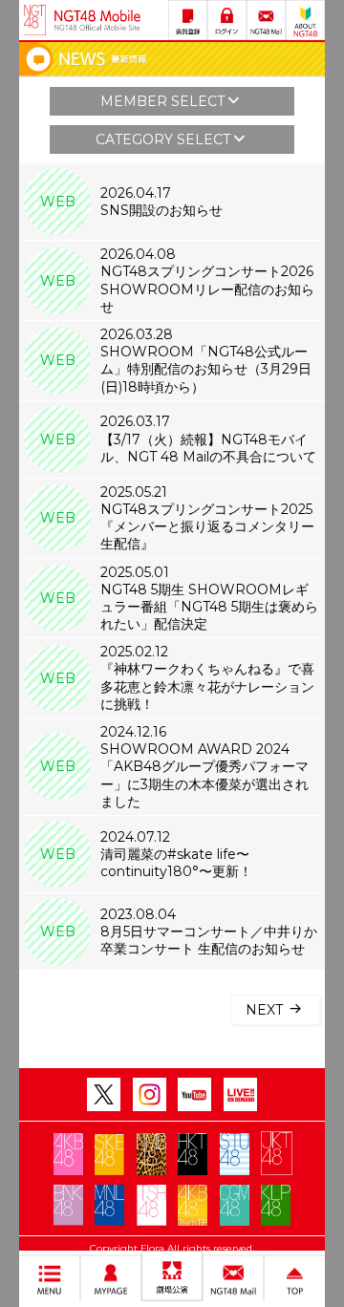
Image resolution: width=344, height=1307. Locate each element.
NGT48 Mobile (97, 20)
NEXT (266, 1009)
